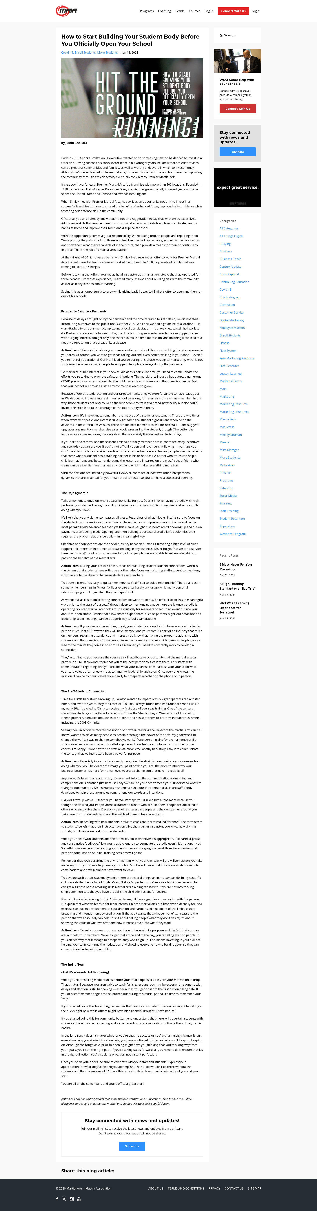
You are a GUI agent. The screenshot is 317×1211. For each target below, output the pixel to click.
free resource (229, 366)
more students (107, 52)
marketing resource (234, 404)
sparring (226, 503)
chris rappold (229, 274)
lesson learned (231, 374)
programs (226, 480)
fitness (224, 343)
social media (228, 496)
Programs (147, 11)
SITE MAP (254, 1188)
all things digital (231, 236)
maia (223, 389)
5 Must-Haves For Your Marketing (236, 566)
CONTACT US (234, 1188)
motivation (227, 465)
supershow (227, 526)
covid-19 (67, 52)
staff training (229, 511)
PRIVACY (214, 1188)
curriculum (227, 305)
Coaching (164, 11)
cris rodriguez (230, 297)
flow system (228, 351)
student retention (232, 519)
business (226, 251)
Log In (209, 11)
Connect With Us (233, 11)
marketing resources (234, 412)
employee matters (232, 328)
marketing (227, 396)
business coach (230, 259)
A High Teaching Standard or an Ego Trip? (238, 586)
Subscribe (132, 1146)
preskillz (225, 473)
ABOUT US (155, 1188)
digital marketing (232, 320)
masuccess (227, 427)
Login (255, 11)
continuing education (234, 282)
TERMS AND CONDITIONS (186, 1188)
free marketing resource (237, 358)
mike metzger (229, 450)
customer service (232, 312)
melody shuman (231, 435)
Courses (194, 11)
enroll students (85, 52)
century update (230, 267)
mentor (225, 442)
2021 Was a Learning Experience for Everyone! (234, 607)
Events (180, 11)
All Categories (229, 228)
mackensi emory (231, 381)
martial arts (228, 419)
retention (226, 488)
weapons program (233, 534)
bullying (225, 244)
